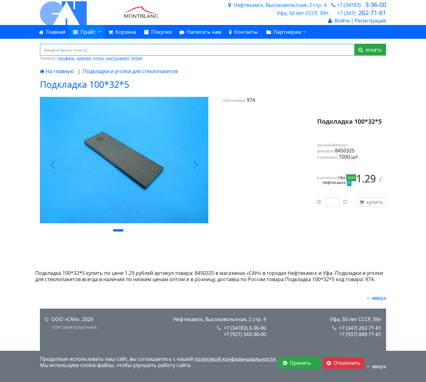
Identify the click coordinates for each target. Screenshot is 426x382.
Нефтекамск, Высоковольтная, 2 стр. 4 (219, 319)
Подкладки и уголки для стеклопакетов (130, 71)
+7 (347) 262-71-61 (360, 328)
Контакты (246, 31)
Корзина (125, 31)
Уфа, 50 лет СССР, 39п (355, 319)
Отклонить (347, 363)
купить (374, 202)
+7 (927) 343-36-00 (245, 334)
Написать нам (204, 31)
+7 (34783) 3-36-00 (245, 328)
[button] (52, 164)
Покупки (161, 31)
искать (372, 49)
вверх (379, 298)
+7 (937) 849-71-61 (360, 334)
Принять (301, 363)
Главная (55, 31)
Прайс (88, 31)
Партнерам (287, 31)
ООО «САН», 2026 (72, 319)
